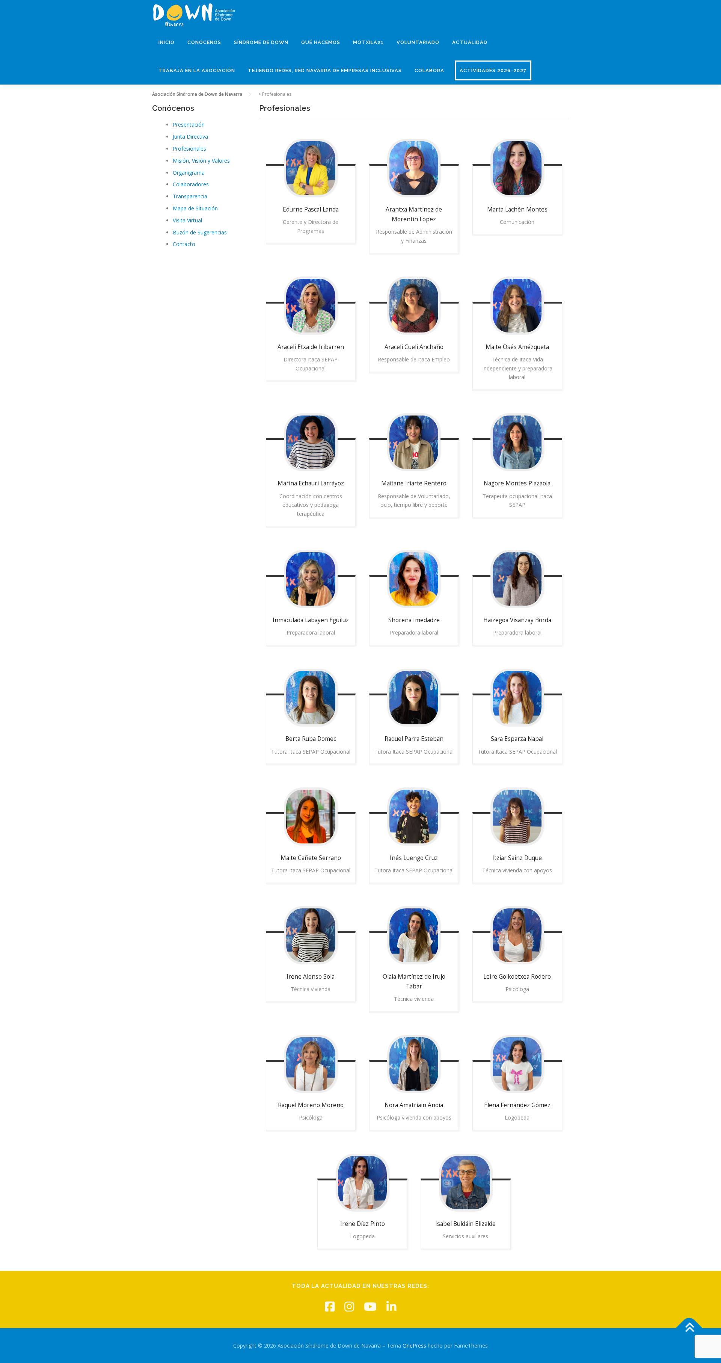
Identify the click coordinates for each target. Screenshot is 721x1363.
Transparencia (190, 196)
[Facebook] (330, 1306)
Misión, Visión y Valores (201, 160)
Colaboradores (191, 184)
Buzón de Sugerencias (200, 232)
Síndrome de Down (261, 42)
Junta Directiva (190, 136)
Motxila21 (368, 42)
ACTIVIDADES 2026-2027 (493, 70)
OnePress (414, 1345)
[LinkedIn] (391, 1306)
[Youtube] (370, 1306)
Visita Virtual (187, 220)
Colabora (429, 70)
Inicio (166, 42)
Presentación (189, 124)
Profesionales (189, 148)
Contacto (184, 244)
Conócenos (204, 42)
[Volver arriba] (689, 1328)
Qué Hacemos (320, 42)
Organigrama (189, 172)
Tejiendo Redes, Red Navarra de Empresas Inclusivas (325, 70)
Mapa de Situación (195, 208)
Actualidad (469, 42)
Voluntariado (418, 42)
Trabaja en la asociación (196, 70)
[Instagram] (349, 1306)
